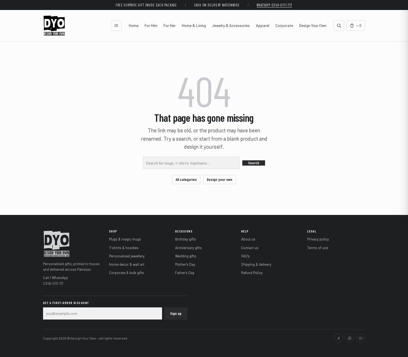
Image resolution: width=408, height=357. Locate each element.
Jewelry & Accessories (231, 25)
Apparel (262, 25)
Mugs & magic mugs (125, 239)
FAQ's (245, 256)
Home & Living (194, 25)
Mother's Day (185, 264)
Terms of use (317, 247)
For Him (151, 25)
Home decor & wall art (126, 264)
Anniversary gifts (188, 247)
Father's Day (184, 272)
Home (133, 25)
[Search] (339, 25)
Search (253, 162)
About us (248, 239)
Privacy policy (318, 239)
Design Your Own (312, 25)
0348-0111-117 (53, 283)
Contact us (249, 247)
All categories (186, 179)
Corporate (284, 25)
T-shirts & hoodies (123, 247)
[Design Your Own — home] (56, 243)
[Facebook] (338, 338)
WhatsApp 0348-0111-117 (274, 5)
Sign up (176, 313)
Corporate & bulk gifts (126, 272)
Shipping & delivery (256, 264)
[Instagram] (349, 338)
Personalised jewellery (127, 256)
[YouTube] (360, 338)
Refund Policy (252, 272)
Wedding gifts (185, 256)
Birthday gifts (185, 239)
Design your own (219, 179)
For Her (169, 25)
